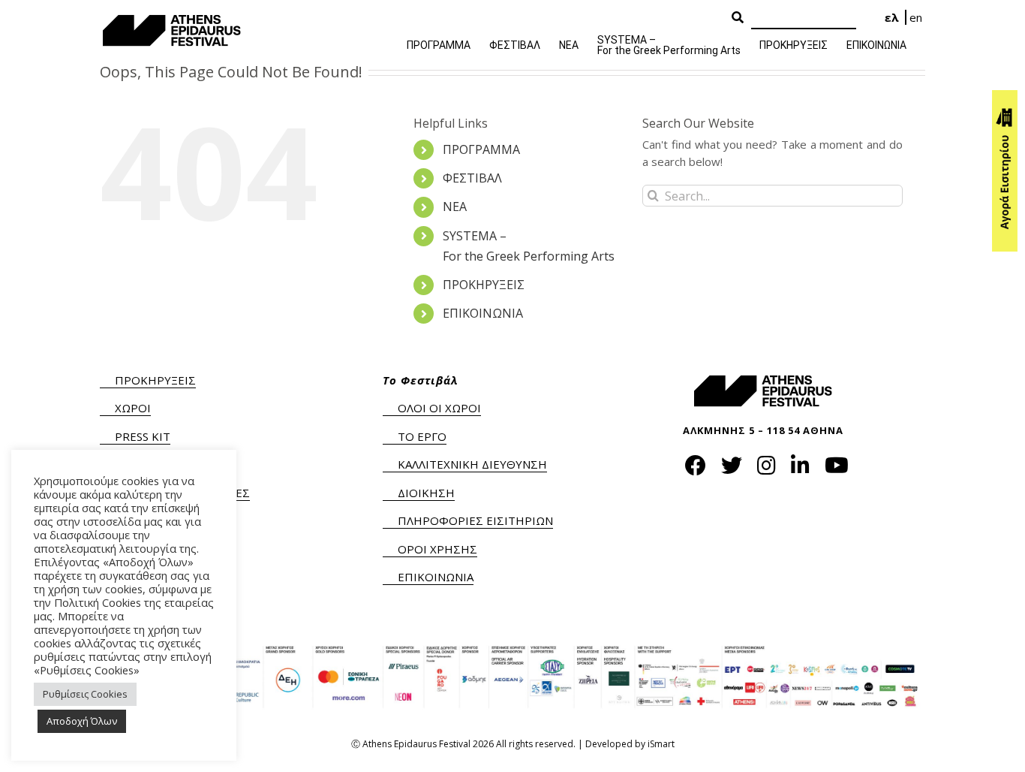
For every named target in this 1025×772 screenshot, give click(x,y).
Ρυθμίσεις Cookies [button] (85, 694)
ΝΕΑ (455, 206)
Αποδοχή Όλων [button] (82, 721)
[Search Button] (737, 18)
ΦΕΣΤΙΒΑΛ (472, 178)
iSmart (661, 743)
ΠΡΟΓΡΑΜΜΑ (481, 149)
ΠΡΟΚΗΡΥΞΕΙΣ (484, 284)
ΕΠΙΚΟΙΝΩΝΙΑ (483, 313)
